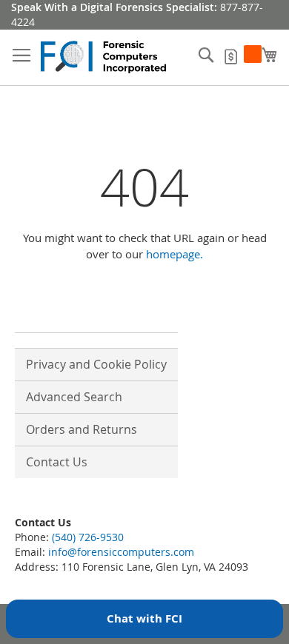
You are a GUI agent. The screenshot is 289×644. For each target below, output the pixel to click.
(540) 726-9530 (88, 537)
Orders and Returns (81, 429)
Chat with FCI (144, 618)
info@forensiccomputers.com (121, 552)
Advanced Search (74, 397)
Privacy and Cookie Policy (96, 364)
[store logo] (104, 58)
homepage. (174, 253)
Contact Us (56, 462)
